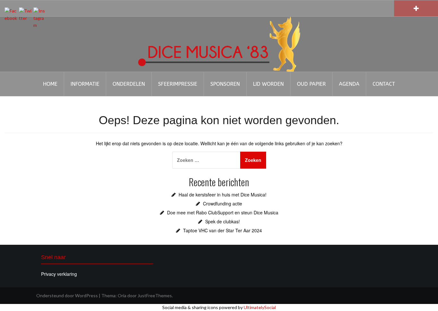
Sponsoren (225, 84)
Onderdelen (129, 84)
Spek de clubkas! (222, 221)
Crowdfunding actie (222, 203)
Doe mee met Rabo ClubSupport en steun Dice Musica (222, 212)
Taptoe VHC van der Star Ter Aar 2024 (222, 230)
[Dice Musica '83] (219, 43)
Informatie (85, 84)
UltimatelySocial (260, 307)
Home (50, 84)
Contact (384, 84)
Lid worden (268, 84)
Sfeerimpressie (177, 84)
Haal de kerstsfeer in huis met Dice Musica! (222, 194)
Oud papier (311, 84)
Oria (122, 295)
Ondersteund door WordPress (67, 295)
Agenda (349, 84)
